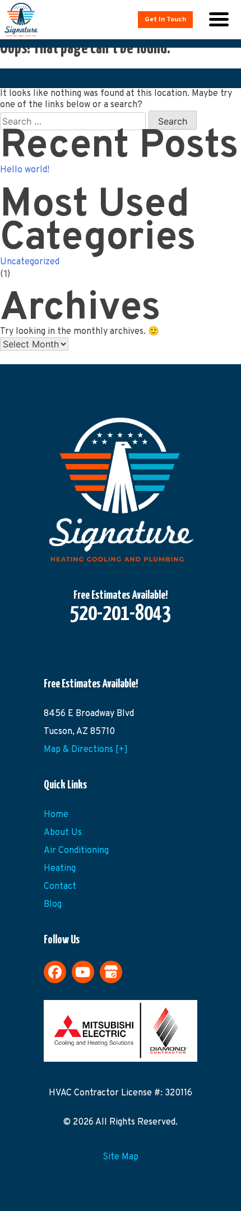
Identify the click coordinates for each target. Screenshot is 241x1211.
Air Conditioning (76, 850)
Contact (60, 886)
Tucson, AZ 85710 (79, 731)
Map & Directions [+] (86, 749)
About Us (63, 832)
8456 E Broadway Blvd (89, 713)
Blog (53, 904)
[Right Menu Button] (218, 20)
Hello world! (24, 170)
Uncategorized (29, 262)
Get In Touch (165, 19)
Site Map (120, 1157)
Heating (60, 868)
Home (56, 814)
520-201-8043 (120, 614)
